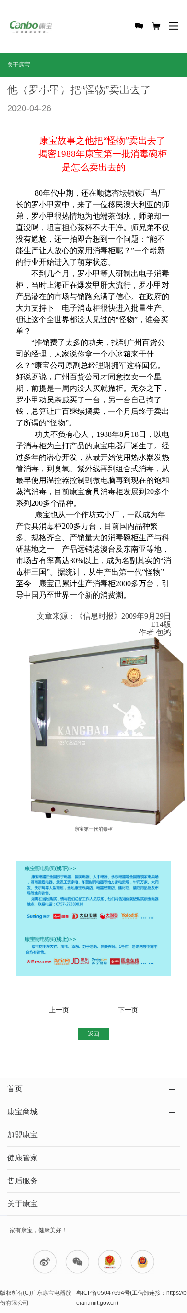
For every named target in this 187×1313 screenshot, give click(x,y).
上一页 (59, 1009)
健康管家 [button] (22, 1158)
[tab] (93, 1089)
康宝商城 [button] (22, 1112)
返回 (93, 1034)
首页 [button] (15, 1089)
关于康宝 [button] (22, 1204)
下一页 (128, 1009)
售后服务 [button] (22, 1181)
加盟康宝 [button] (22, 1135)
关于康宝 (18, 64)
